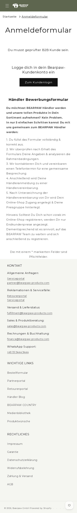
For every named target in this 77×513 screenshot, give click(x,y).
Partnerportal (16, 380)
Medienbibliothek (19, 413)
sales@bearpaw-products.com (26, 326)
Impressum (15, 443)
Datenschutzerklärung (22, 460)
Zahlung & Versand (20, 476)
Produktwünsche (18, 421)
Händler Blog (16, 397)
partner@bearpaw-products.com (28, 282)
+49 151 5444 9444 (18, 352)
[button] (7, 6)
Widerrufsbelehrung (20, 468)
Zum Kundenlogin (38, 82)
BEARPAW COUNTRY (21, 405)
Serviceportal (16, 278)
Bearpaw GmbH (21, 508)
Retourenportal (17, 295)
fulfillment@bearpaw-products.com (29, 313)
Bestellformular (17, 372)
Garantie (12, 452)
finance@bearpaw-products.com (28, 339)
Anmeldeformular (35, 16)
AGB (10, 484)
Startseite (10, 16)
